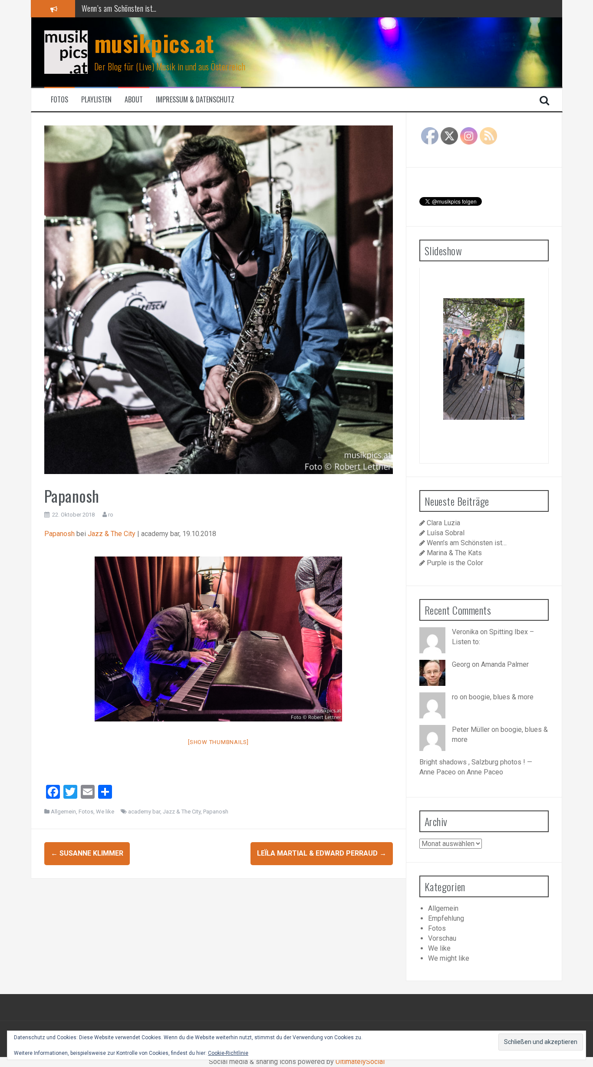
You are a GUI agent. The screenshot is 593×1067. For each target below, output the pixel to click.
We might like (448, 958)
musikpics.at (154, 42)
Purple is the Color (455, 563)
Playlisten (96, 100)
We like (105, 811)
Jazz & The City (111, 534)
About (134, 100)
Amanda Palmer (505, 664)
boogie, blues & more (501, 697)
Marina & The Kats (108, 8)
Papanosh (59, 534)
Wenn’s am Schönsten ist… (467, 543)
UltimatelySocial (360, 1061)
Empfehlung (446, 918)
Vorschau (442, 938)
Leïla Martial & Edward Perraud (321, 853)
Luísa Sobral (446, 533)
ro (110, 514)
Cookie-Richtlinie (228, 1053)
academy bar (144, 811)
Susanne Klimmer (87, 853)
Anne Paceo (485, 772)
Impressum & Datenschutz (195, 100)
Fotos (59, 100)
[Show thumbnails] (218, 742)
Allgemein (63, 811)
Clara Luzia (443, 523)
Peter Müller (471, 729)
